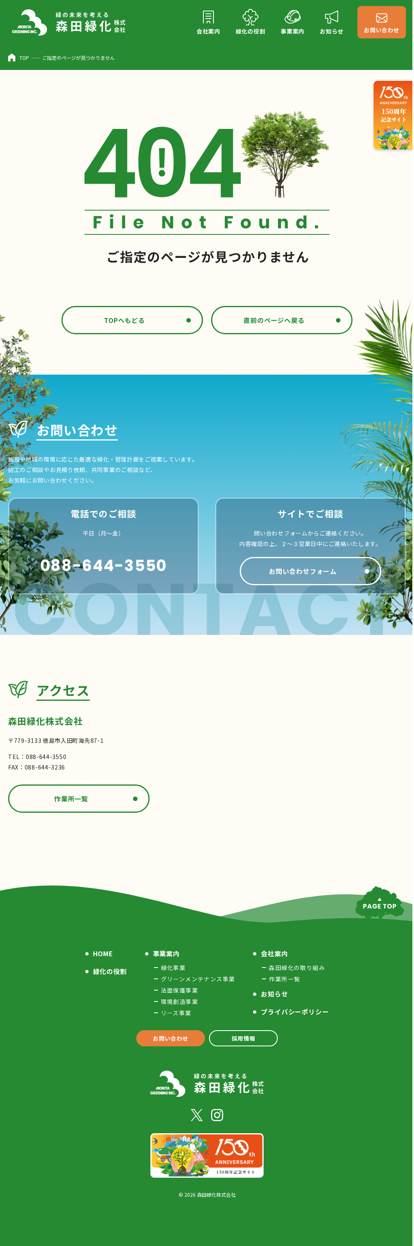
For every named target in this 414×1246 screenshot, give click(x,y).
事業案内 (166, 953)
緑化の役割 (110, 971)
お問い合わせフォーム (303, 571)
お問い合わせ (170, 1038)
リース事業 (176, 1013)
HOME (103, 953)
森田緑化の (297, 967)
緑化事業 (173, 967)
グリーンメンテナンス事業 (198, 979)
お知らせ (274, 994)
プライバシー (295, 1011)
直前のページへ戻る (273, 320)
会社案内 (274, 953)
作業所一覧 (71, 798)
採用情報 (244, 1038)
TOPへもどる (124, 320)
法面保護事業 (179, 990)
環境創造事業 (179, 1001)
